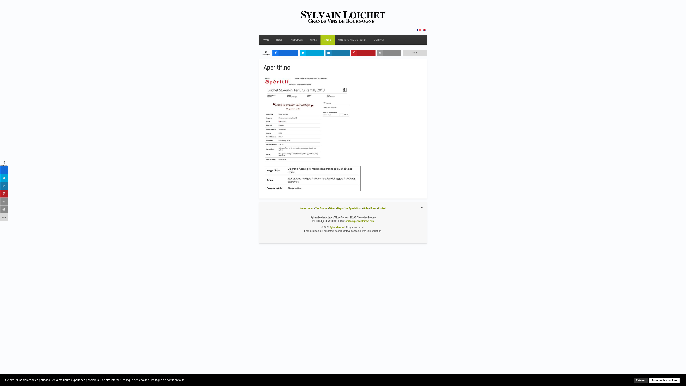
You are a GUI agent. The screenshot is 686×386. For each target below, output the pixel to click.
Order (366, 208)
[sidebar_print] (4, 209)
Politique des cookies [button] (135, 380)
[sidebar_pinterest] (4, 194)
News (279, 39)
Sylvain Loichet (337, 227)
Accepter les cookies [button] (664, 380)
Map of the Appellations (349, 208)
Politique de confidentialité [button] (168, 380)
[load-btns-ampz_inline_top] (415, 53)
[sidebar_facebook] (4, 170)
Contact (379, 39)
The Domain (296, 39)
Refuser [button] (640, 380)
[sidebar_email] (4, 202)
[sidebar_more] (4, 217)
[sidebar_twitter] (4, 178)
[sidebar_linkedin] (4, 186)
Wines (313, 39)
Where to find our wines (352, 39)
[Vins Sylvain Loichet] (343, 16)
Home (266, 39)
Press (327, 39)
